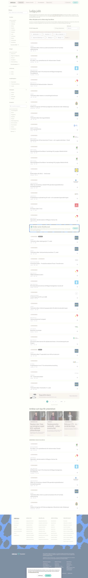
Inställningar (40, 575)
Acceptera (48, 575)
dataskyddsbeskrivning (34, 572)
